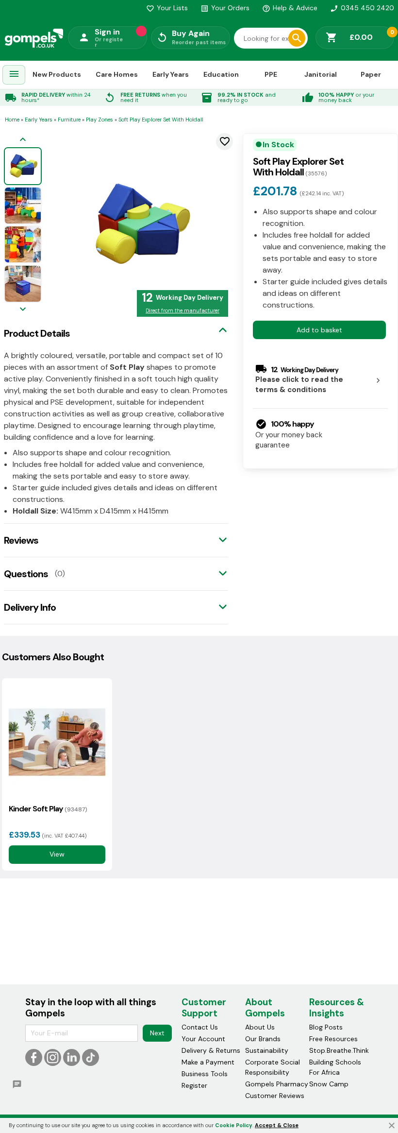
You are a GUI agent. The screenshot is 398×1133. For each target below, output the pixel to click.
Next (157, 1033)
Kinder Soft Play (48, 808)
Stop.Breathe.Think (339, 1050)
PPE (271, 74)
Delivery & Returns (211, 1050)
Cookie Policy (233, 1125)
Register (194, 1085)
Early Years (170, 74)
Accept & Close (276, 1125)
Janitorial (320, 74)
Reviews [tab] (21, 540)
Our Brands (263, 1038)
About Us (260, 1027)
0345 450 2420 (362, 7)
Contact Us (200, 1027)
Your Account (203, 1038)
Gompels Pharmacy (276, 1084)
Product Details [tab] (37, 333)
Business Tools (205, 1073)
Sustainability (266, 1050)
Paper (371, 74)
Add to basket (319, 330)
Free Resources (333, 1038)
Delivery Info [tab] (30, 607)
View (57, 854)
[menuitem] (14, 75)
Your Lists (167, 7)
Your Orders (224, 7)
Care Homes (117, 74)
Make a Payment (208, 1062)
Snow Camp (328, 1084)
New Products (57, 74)
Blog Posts (326, 1027)
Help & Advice (289, 7)
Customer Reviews (274, 1095)
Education (221, 74)
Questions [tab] (26, 573)
